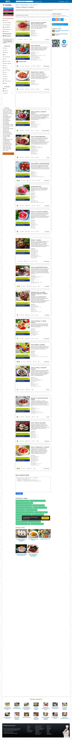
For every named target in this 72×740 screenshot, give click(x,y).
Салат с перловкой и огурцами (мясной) (46, 718)
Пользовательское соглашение (8, 731)
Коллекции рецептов (38, 729)
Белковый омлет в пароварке (7, 718)
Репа (4, 135)
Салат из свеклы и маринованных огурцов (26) (24, 512)
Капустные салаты (24, 4)
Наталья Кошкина (46, 130)
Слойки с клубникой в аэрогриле (36, 718)
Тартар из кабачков (26, 717)
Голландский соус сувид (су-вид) (55, 708)
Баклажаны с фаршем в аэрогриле (17, 718)
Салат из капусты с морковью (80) (40, 507)
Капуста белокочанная (6, 117)
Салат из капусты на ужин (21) (38, 505)
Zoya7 (48, 389)
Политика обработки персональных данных (10, 733)
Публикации (37, 731)
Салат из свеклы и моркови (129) (41, 512)
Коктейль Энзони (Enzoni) (55, 718)
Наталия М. (47, 180)
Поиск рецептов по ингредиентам (8, 154)
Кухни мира (37, 730)
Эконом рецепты (7, 33)
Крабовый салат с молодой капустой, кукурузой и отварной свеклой (39, 294)
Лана (48, 157)
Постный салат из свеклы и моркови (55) (37, 500)
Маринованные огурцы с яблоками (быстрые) (26, 708)
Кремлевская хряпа (36, 186)
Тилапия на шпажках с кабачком (64, 708)
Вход (67, 1)
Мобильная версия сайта (10, 725)
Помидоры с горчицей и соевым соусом (46, 708)
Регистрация (61, 1)
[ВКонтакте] (53, 19)
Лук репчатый (5, 128)
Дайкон (11, 113)
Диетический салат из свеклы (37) (22, 500)
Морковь (11, 128)
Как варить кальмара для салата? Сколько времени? (21, 539)
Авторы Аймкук (8, 15)
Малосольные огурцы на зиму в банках (7, 708)
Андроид (4, 42)
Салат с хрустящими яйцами (36, 708)
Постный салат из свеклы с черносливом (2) (24, 503)
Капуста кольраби (6, 121)
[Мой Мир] (62, 19)
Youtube (48, 730)
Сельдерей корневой (6, 139)
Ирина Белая (46, 66)
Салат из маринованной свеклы (39, 267)
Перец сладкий (5, 132)
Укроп (11, 144)
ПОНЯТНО (45, 518)
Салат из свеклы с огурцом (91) (34, 521)
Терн (10, 143)
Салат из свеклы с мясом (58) (21, 521)
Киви (3, 125)
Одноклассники (49, 734)
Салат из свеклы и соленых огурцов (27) (23, 514)
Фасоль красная (5, 147)
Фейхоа (10, 147)
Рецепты (17, 4)
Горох (7, 112)
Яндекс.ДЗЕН (49, 728)
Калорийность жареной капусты (33, 539)
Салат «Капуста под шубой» (38, 422)
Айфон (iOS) (9, 41)
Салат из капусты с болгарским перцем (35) (24, 507)
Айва (4, 109)
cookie (28, 518)
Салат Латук (5, 136)
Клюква (9, 125)
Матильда (47, 89)
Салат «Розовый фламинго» (38, 136)
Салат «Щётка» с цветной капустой (40, 163)
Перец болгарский (6, 131)
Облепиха (4, 129)
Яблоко (7, 150)
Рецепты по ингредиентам (39, 728)
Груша (9, 113)
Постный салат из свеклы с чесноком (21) (24, 505)
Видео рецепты (7, 35)
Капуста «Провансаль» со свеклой (40, 447)
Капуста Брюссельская (6, 120)
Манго (9, 128)
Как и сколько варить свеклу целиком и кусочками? (33, 555)
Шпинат (4, 150)
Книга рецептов (8, 8)
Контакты (28, 729)
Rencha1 (47, 39)
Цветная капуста (8, 148)
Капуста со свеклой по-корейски (39, 211)
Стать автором (29, 731)
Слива (11, 139)
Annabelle (47, 286)
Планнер (7, 10)
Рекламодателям (30, 730)
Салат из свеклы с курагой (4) (21, 519)
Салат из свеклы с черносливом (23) (23, 523)
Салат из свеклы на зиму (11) (37, 514)
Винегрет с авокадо (36, 240)
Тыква (8, 144)
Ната (48, 416)
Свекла (9, 136)
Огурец (8, 129)
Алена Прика (46, 338)
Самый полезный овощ (45, 538)
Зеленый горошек (6, 116)
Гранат (10, 112)
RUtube (48, 731)
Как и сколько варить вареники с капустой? (62, 31)
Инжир (10, 116)
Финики (4, 148)
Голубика (4, 112)
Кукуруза (11, 125)
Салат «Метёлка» (35, 45)
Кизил (6, 125)
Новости (28, 728)
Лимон (4, 127)
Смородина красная (6, 140)
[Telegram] (59, 19)
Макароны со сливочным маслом (17, 708)
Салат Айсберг (7, 135)
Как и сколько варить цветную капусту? (61, 34)
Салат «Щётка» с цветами (38, 344)
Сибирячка (47, 441)
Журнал (6, 13)
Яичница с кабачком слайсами (65, 718)
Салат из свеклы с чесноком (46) (37, 523)
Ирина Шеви (47, 261)
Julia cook (47, 231)
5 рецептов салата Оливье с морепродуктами (21, 555)
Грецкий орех (5, 113)
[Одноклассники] (56, 19)
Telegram (48, 729)
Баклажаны (9, 109)
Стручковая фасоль (6, 143)
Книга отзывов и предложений (8, 5)
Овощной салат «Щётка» (37, 72)
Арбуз (6, 109)
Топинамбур (5, 144)
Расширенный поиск (38, 1)
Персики (9, 132)
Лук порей (7, 127)
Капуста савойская (6, 124)
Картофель (11, 124)
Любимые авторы (8, 11)
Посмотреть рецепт (21, 35)
